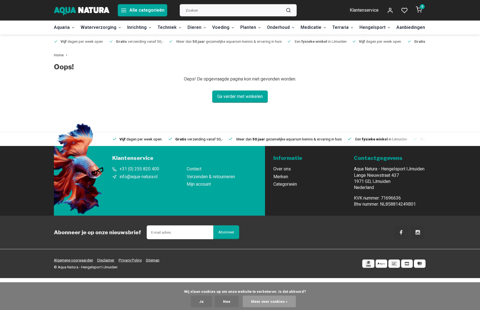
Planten (248, 27)
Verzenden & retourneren (211, 176)
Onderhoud (278, 27)
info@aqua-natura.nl (138, 176)
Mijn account (199, 184)
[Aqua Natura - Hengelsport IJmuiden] (81, 10)
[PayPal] (381, 263)
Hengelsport (372, 27)
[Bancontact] (394, 263)
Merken (280, 176)
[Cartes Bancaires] (407, 263)
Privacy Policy (130, 260)
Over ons (282, 169)
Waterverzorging (98, 27)
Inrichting (137, 27)
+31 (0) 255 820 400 (139, 169)
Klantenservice (364, 10)
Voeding (220, 27)
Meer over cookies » (269, 301)
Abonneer (226, 232)
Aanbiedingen (410, 27)
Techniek (167, 27)
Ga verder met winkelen (240, 96)
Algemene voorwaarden (73, 260)
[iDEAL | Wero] (368, 263)
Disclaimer (105, 260)
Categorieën (285, 184)
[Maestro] (420, 263)
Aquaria (62, 27)
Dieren (194, 27)
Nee (226, 301)
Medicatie (311, 27)
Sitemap (152, 260)
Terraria (340, 27)
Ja (201, 301)
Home (59, 55)
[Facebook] (401, 232)
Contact (194, 169)
